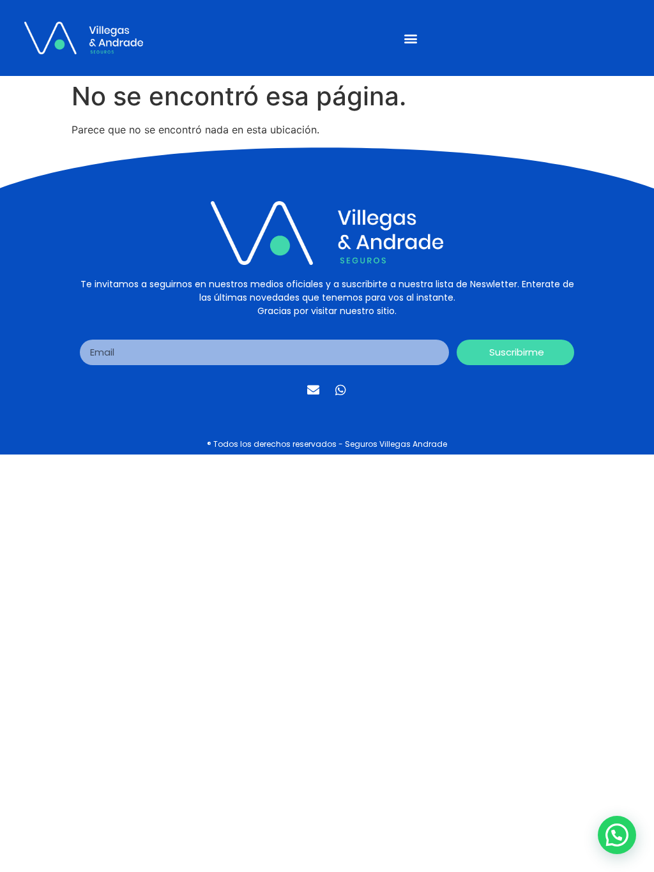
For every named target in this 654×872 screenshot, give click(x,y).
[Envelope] (313, 390)
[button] (410, 38)
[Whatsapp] (341, 390)
